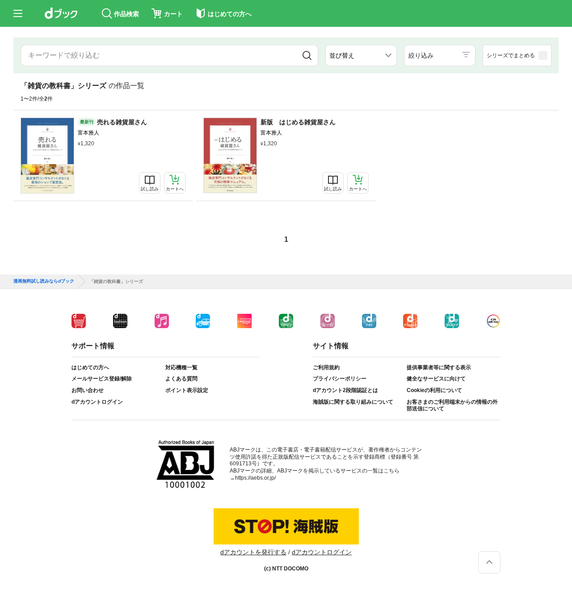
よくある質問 (181, 379)
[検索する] (307, 55)
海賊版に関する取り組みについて (353, 402)
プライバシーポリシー (339, 379)
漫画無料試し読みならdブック (43, 281)
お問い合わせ (88, 390)
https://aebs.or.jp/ (255, 478)
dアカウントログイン (97, 402)
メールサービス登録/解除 (102, 379)
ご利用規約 (326, 367)
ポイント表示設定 (186, 390)
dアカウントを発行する (253, 552)
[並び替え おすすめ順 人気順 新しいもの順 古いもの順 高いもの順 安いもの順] (361, 55)
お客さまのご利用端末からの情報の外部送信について (452, 405)
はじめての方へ (90, 367)
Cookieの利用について (434, 390)
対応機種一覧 (181, 367)
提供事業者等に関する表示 (439, 367)
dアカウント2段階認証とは (345, 390)
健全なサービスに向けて (436, 379)
